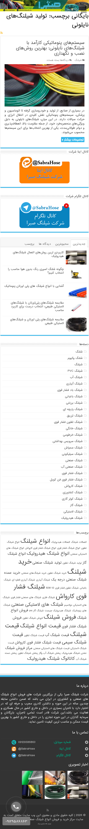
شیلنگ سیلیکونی (72, 454)
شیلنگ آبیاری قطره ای (23, 580)
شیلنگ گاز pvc (36, 611)
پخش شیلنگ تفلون (28, 653)
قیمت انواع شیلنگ (40, 626)
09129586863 (26, 742)
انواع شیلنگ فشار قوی (68, 548)
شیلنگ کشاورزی (73, 492)
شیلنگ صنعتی (74, 460)
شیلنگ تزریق (75, 415)
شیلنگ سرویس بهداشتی (68, 441)
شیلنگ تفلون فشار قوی (68, 422)
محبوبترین (62, 244)
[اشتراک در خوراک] (1, 33)
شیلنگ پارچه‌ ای (73, 409)
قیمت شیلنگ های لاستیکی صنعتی (51, 648)
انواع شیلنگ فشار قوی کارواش (40, 548)
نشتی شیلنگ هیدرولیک (74, 653)
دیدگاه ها (45, 244)
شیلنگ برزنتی (74, 403)
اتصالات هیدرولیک (60, 542)
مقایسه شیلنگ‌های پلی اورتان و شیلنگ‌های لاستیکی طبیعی (37, 321)
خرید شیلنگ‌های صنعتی (33, 573)
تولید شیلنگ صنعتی (46, 562)
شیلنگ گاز (76, 505)
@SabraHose (26, 748)
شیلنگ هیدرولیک (72, 518)
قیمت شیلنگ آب (57, 635)
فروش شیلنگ (60, 617)
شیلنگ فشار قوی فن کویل (66, 479)
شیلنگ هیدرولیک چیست (58, 611)
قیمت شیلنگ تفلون (34, 635)
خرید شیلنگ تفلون (56, 573)
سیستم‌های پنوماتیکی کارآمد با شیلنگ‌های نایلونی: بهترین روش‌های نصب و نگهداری (50, 48)
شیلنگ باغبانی (74, 396)
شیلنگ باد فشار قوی (70, 390)
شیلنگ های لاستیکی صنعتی (37, 604)
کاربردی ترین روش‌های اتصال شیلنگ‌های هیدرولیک (38, 254)
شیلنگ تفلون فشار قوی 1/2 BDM (62, 588)
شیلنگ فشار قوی (72, 473)
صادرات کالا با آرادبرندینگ (44, 824)
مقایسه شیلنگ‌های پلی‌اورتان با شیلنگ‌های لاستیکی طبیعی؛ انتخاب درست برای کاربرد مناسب (37, 306)
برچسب (29, 244)
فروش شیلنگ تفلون (33, 618)
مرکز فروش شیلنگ (18, 648)
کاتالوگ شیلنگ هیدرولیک (51, 658)
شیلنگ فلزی (48, 597)
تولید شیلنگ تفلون (72, 563)
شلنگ (79, 351)
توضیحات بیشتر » (73, 139)
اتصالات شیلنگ (79, 542)
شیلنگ (78, 60)
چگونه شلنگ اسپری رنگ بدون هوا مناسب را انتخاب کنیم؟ (36, 271)
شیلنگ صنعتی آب (72, 467)
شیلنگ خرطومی (73, 435)
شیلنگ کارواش (73, 486)
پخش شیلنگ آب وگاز (50, 653)
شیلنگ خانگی (74, 428)
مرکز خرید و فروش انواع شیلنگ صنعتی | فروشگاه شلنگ (41, 819)
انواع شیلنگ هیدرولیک (48, 553)
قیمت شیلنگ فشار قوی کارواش (38, 642)
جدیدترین (79, 244)
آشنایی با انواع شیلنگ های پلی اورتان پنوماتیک (34, 286)
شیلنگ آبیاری (74, 383)
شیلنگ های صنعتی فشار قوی (26, 597)
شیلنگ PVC (75, 371)
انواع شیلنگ (35, 541)
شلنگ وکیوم (75, 358)
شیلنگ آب (76, 377)
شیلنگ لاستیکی (73, 511)
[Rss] (47, 810)
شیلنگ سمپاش (73, 447)
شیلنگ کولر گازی (72, 499)
